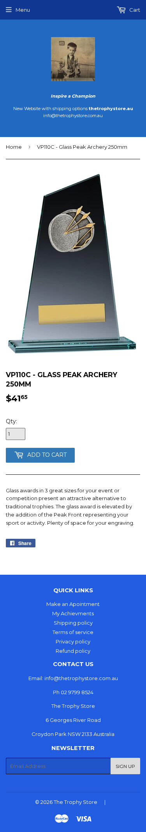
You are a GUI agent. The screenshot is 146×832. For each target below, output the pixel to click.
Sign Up (125, 766)
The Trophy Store (75, 802)
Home (14, 147)
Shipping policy (73, 623)
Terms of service (73, 632)
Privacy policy (73, 641)
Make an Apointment (73, 604)
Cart (134, 10)
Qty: (11, 421)
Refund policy (73, 651)
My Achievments (73, 613)
